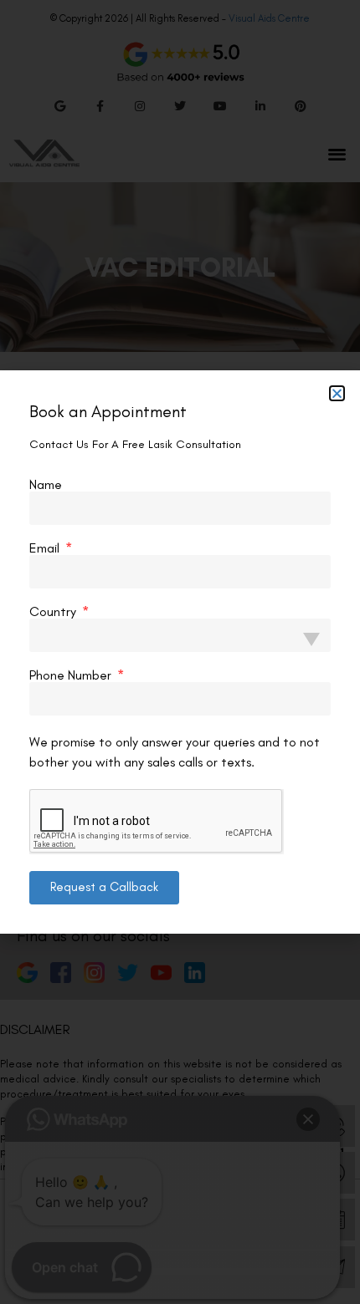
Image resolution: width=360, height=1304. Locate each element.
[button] (337, 393)
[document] (180, 652)
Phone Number (72, 675)
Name (45, 485)
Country (54, 612)
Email (46, 548)
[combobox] (180, 635)
